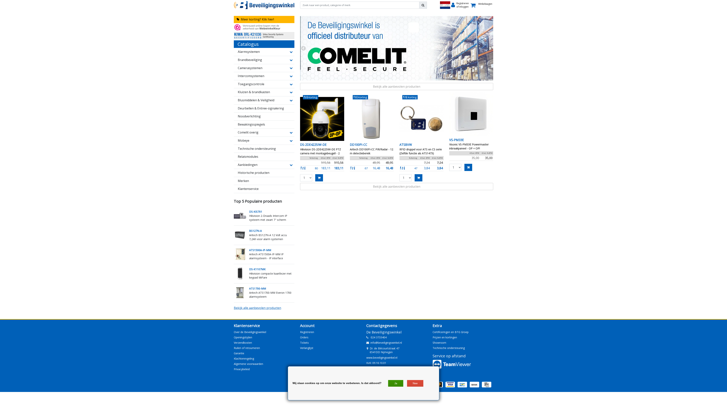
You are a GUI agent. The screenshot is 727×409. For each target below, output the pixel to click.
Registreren (307, 332)
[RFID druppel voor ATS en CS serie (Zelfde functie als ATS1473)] (421, 119)
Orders (304, 337)
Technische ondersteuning (449, 348)
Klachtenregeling (244, 358)
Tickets (304, 342)
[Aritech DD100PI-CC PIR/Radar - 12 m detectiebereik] (372, 119)
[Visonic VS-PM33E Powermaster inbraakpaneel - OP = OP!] (471, 114)
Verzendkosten (243, 342)
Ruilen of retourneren (247, 348)
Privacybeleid (242, 369)
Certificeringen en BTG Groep (451, 332)
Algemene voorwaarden (248, 364)
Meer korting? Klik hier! (256, 19)
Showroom (439, 342)
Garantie (239, 353)
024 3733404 (377, 337)
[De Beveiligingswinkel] (264, 5)
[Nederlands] (445, 5)
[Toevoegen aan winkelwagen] (319, 177)
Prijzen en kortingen (445, 337)
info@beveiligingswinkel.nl (386, 342)
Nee (415, 383)
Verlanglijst (306, 348)
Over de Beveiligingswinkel (250, 332)
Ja (395, 383)
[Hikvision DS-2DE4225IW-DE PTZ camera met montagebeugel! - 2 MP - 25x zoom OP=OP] (322, 119)
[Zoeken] (423, 5)
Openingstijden (243, 337)
